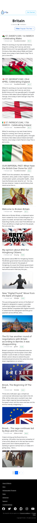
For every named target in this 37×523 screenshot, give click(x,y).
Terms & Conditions (25, 513)
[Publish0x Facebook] (4, 508)
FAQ (4, 487)
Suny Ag (16, 255)
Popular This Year (24, 29)
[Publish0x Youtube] (33, 508)
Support (5, 501)
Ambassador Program (9, 490)
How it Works (7, 483)
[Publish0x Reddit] (21, 508)
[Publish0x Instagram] (27, 508)
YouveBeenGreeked (20, 41)
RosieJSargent (18, 211)
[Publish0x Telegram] (16, 508)
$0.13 (29, 127)
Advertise (6, 497)
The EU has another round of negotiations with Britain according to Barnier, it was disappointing (17, 340)
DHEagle (16, 298)
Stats (4, 494)
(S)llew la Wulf (18, 433)
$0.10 (29, 41)
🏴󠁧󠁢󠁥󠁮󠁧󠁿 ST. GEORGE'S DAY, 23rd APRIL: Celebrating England (16, 80)
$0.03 (22, 298)
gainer (16, 346)
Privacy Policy (34, 514)
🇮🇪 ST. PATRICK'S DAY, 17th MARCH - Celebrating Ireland (16, 123)
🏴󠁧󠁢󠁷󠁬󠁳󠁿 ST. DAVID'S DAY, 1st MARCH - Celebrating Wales (18, 37)
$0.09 (22, 255)
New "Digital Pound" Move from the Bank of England (18, 294)
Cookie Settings (7, 504)
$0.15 (29, 84)
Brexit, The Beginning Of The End (16, 386)
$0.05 (23, 390)
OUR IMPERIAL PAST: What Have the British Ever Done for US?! (18, 167)
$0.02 (29, 171)
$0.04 (26, 433)
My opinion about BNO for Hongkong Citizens (15, 251)
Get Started (31, 12)
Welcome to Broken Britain (16, 209)
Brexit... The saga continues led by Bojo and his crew (18, 429)
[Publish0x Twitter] (10, 508)
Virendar (16, 390)
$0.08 (21, 347)
